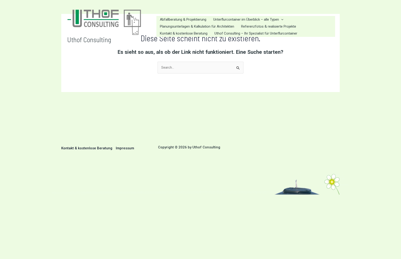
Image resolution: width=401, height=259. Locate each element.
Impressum (125, 148)
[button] (281, 19)
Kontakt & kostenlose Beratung (86, 148)
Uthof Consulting (89, 39)
